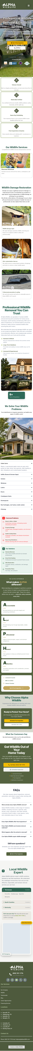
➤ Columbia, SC (5, 1023)
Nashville (21, 894)
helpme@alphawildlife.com (23, 1039)
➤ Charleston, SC (5, 1025)
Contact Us (4, 1033)
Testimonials (4, 995)
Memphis (7, 897)
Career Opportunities (6, 1000)
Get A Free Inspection (15, 688)
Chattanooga (14, 894)
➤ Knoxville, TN (5, 1012)
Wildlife (3, 992)
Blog (2, 998)
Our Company (4, 990)
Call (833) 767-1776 (16, 724)
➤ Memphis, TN (5, 1018)
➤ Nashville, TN (5, 1016)
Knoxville (7, 894)
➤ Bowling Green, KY (6, 1028)
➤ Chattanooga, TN (6, 1014)
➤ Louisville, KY (5, 1026)
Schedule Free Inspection (16, 720)
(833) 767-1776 (19, 915)
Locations (4, 1007)
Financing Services (5, 1003)
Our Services (5, 984)
